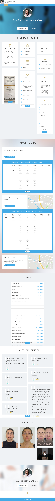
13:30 (20, 187)
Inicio (2, 5)
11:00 (20, 179)
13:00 (13, 170)
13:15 (13, 221)
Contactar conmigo (33, 28)
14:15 (27, 243)
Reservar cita (28, 499)
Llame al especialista (10, 156)
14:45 (27, 247)
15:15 (6, 217)
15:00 (35, 185)
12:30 (20, 183)
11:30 (13, 168)
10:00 (20, 174)
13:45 (20, 243)
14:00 (27, 183)
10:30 (20, 176)
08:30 (20, 168)
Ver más (10, 101)
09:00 (20, 170)
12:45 (20, 234)
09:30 (20, 172)
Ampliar (40, 201)
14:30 (27, 185)
